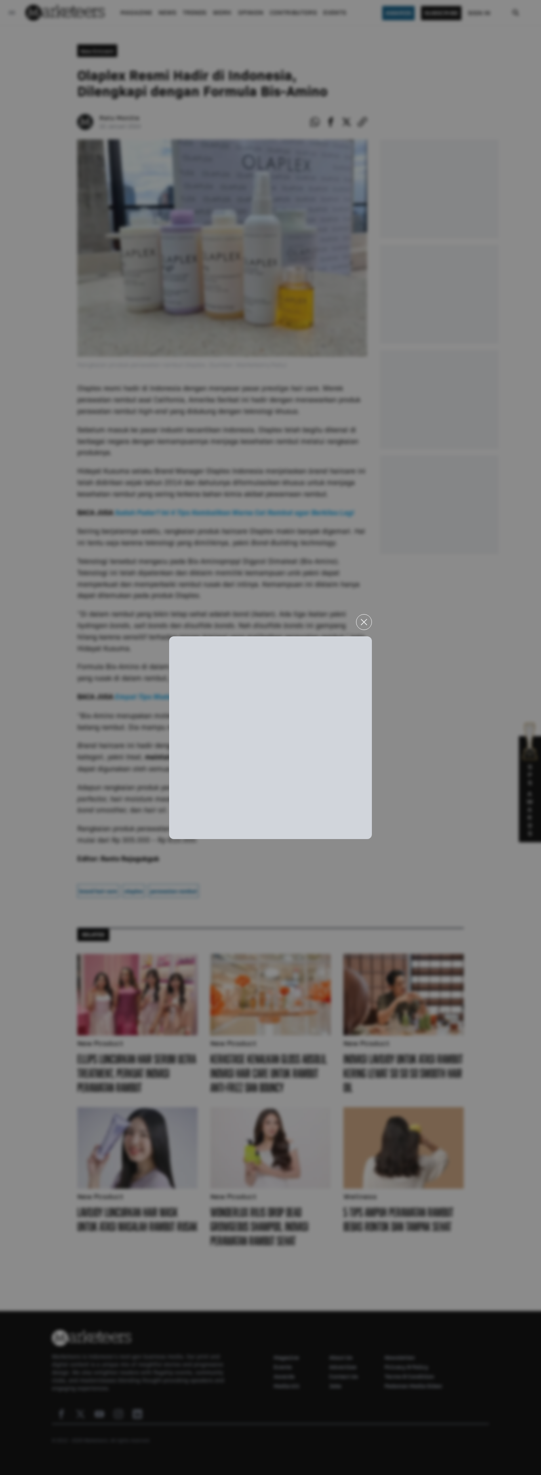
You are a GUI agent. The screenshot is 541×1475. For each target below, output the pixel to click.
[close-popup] (364, 622)
